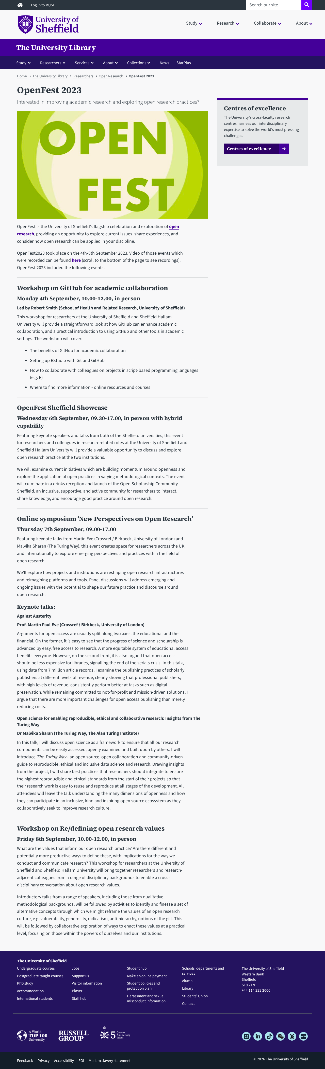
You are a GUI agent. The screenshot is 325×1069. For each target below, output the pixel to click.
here (76, 260)
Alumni (187, 981)
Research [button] (225, 23)
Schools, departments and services (203, 971)
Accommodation (30, 991)
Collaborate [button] (265, 23)
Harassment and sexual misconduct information (146, 999)
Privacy (44, 1060)
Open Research (111, 76)
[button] (24, 63)
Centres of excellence (249, 148)
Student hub (137, 968)
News (164, 63)
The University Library (56, 47)
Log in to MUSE (43, 5)
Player (77, 991)
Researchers (83, 76)
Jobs (75, 968)
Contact (188, 1003)
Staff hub (79, 998)
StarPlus (183, 63)
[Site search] (306, 5)
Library (187, 988)
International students (35, 998)
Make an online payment (147, 976)
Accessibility (64, 1060)
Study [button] (191, 23)
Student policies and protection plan (143, 986)
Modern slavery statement (110, 1060)
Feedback (25, 1060)
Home (22, 76)
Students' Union (195, 996)
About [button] (302, 23)
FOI (81, 1060)
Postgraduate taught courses (40, 976)
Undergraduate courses (36, 968)
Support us (80, 976)
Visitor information (87, 983)
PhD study (25, 983)
